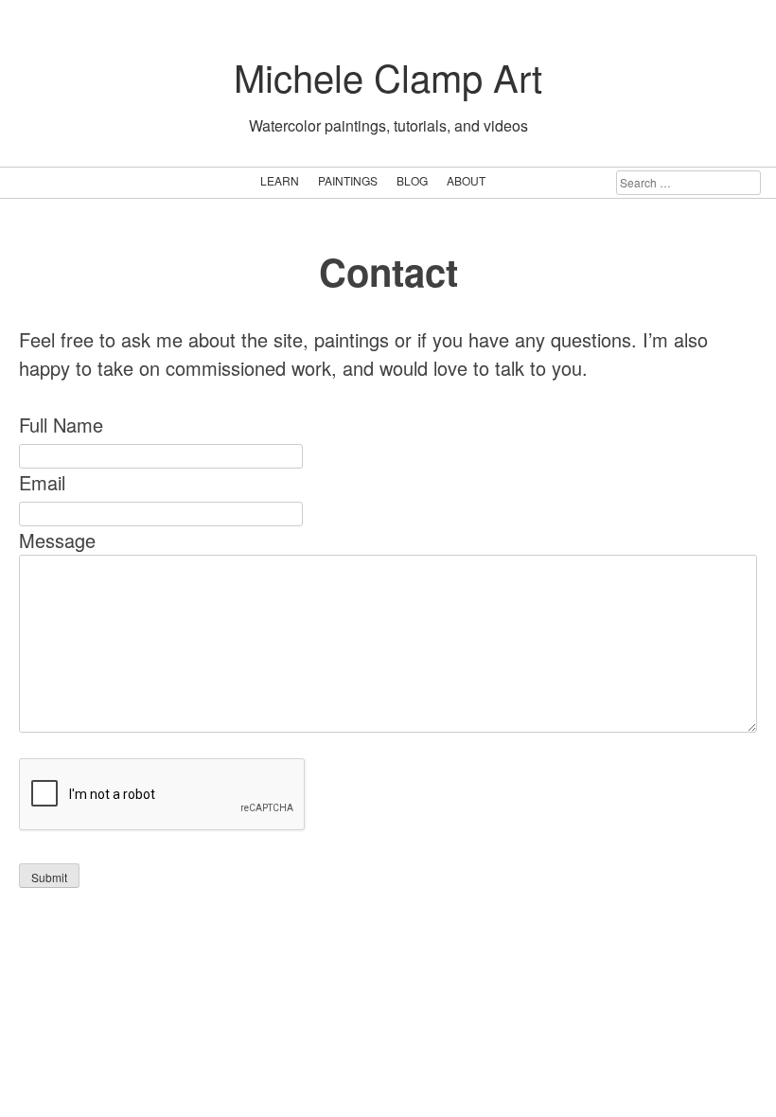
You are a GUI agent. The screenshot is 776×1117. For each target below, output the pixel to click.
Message (57, 540)
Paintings (348, 180)
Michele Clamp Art (388, 76)
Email (42, 482)
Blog (412, 180)
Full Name (61, 424)
